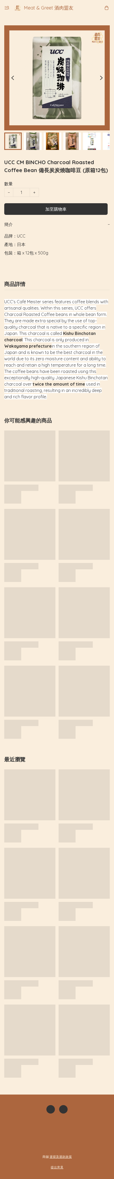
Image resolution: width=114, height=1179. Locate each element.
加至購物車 (56, 209)
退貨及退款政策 (61, 1157)
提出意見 (57, 1167)
